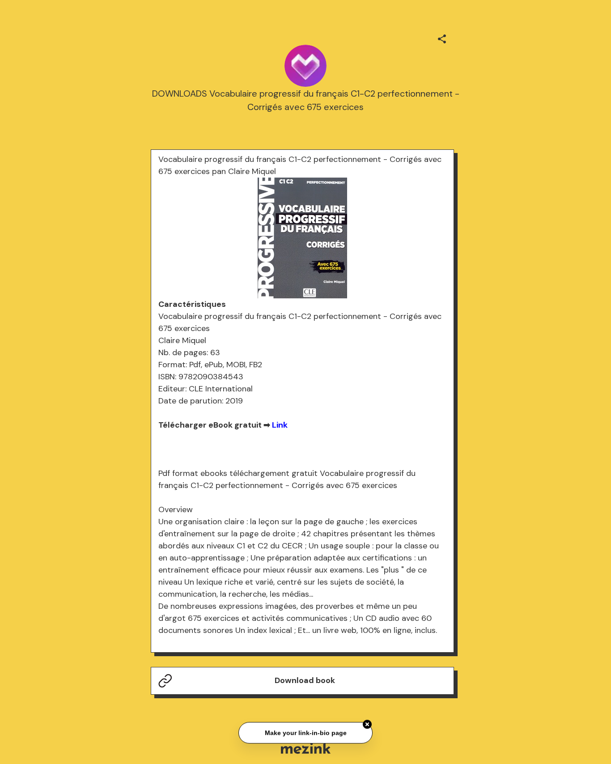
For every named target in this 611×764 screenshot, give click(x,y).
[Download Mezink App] (306, 748)
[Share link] (442, 37)
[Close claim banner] (367, 724)
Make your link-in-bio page (305, 732)
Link (280, 425)
